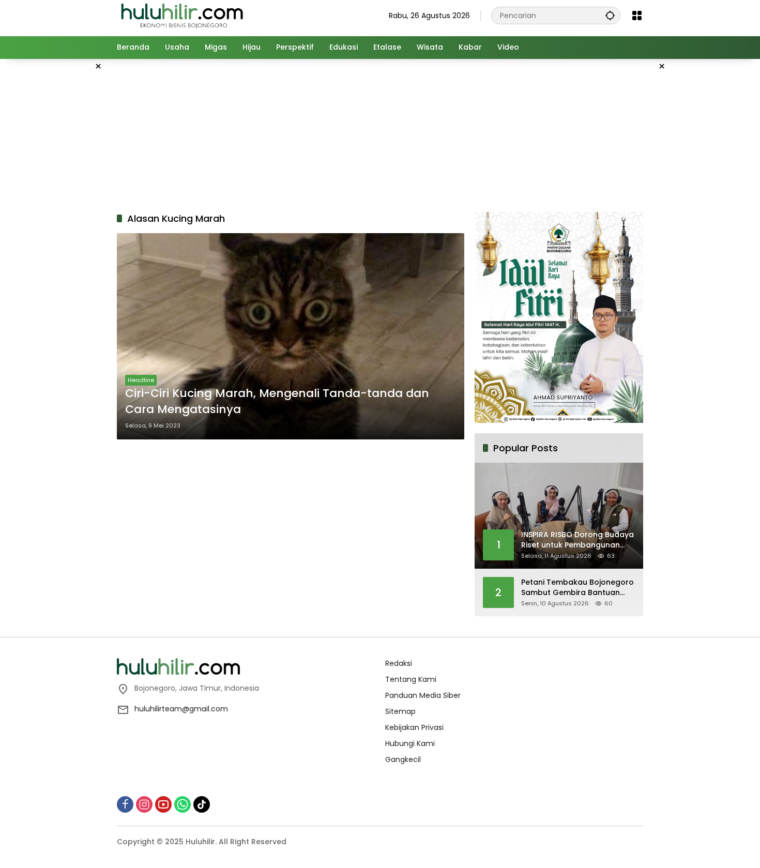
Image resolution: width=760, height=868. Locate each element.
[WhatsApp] (182, 804)
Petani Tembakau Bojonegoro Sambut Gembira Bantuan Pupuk (577, 587)
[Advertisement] (64, 214)
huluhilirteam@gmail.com (181, 709)
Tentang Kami (410, 679)
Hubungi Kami (410, 743)
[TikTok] (201, 804)
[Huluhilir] (181, 15)
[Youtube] (163, 804)
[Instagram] (144, 804)
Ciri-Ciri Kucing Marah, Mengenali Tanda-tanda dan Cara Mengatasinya (277, 401)
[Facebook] (125, 804)
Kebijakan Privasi (414, 727)
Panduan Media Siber (423, 695)
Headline (141, 380)
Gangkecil (403, 759)
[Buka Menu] (637, 15)
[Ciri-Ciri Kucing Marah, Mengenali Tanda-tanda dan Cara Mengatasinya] (290, 336)
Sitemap (400, 711)
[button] (610, 15)
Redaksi (398, 663)
